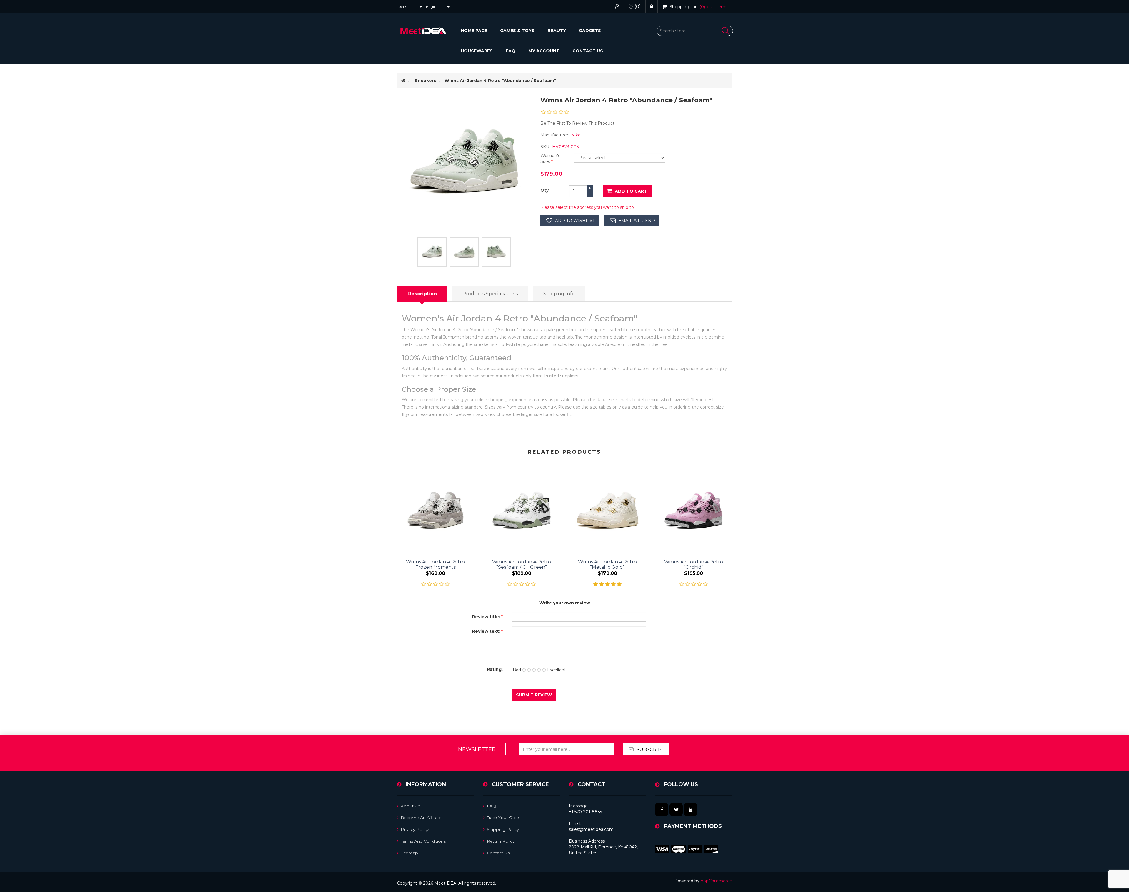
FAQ (510, 51)
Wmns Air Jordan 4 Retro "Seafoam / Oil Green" (521, 564)
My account (544, 51)
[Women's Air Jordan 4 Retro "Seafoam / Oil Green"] (521, 512)
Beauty (556, 30)
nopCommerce (716, 880)
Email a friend (636, 220)
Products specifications (490, 293)
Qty (544, 190)
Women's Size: (550, 158)
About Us (410, 805)
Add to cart (631, 191)
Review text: (486, 631)
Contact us (587, 51)
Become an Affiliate (421, 817)
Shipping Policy (503, 829)
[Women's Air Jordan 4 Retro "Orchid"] (693, 512)
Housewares (477, 51)
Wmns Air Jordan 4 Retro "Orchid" (693, 564)
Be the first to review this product (577, 123)
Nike (576, 135)
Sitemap (409, 853)
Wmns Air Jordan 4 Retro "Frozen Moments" (435, 564)
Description (422, 293)
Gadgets (590, 30)
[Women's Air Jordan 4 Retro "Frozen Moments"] (435, 512)
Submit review (534, 695)
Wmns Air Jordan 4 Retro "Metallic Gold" (607, 564)
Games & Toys (517, 30)
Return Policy (501, 841)
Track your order (504, 817)
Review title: (486, 616)
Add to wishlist (575, 220)
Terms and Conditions (423, 841)
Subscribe (651, 749)
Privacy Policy (415, 829)
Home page (474, 30)
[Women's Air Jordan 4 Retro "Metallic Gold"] (607, 512)
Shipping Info (559, 293)
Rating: (495, 669)
